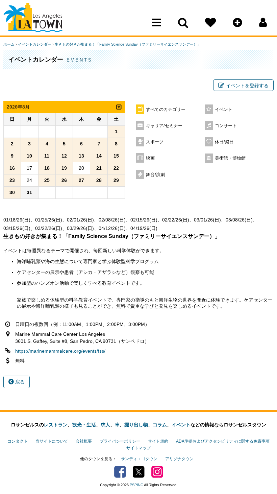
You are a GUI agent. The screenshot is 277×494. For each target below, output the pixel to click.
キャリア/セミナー (164, 125)
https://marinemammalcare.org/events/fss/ (60, 351)
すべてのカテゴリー (165, 109)
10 (29, 156)
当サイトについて (51, 441)
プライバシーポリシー (120, 441)
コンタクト (17, 441)
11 (46, 156)
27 (81, 180)
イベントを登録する (247, 85)
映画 (150, 158)
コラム (160, 424)
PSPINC (136, 485)
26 (64, 180)
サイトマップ (138, 448)
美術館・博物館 (230, 158)
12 (64, 156)
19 (64, 168)
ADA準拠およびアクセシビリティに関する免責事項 (223, 441)
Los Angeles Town (32, 19)
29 (116, 180)
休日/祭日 (224, 142)
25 (47, 180)
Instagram (157, 472)
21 (99, 168)
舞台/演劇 (155, 174)
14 (99, 156)
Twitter (139, 472)
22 (116, 168)
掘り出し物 (136, 424)
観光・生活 (84, 424)
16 (12, 168)
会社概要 (84, 441)
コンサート (226, 125)
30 (12, 192)
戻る (19, 381)
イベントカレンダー (34, 44)
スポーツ (154, 142)
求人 (105, 424)
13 (81, 156)
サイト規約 (158, 441)
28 (99, 180)
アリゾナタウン (179, 458)
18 (47, 168)
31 (29, 192)
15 (116, 156)
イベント (223, 109)
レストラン (56, 424)
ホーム (9, 44)
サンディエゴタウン (139, 458)
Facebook (120, 472)
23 (12, 180)
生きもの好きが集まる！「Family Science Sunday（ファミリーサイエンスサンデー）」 (128, 44)
